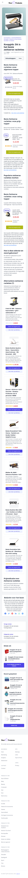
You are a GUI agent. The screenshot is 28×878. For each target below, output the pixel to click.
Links (16, 755)
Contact (3, 768)
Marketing (4, 755)
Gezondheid (4, 812)
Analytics (3, 757)
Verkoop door (17, 87)
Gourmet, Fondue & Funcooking (12, 39)
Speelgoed (4, 857)
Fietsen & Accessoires (7, 806)
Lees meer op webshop (14, 330)
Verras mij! (14, 725)
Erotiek (3, 803)
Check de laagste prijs (14, 93)
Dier (2, 790)
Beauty (3, 784)
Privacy (17, 765)
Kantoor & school (6, 830)
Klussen (3, 836)
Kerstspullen (4, 833)
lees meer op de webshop (17, 113)
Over (2, 752)
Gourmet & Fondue (9, 40)
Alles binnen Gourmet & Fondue (14, 665)
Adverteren (4, 760)
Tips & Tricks (18, 757)
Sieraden (3, 854)
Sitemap (17, 752)
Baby (2, 781)
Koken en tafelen (5, 839)
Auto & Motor (5, 778)
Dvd (2, 793)
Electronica (7, 37)
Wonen (3, 866)
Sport (2, 860)
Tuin (2, 863)
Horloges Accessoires (7, 815)
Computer (4, 787)
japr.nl (18, 873)
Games (3, 809)
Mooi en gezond (5, 842)
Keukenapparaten (16, 37)
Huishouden (4, 818)
